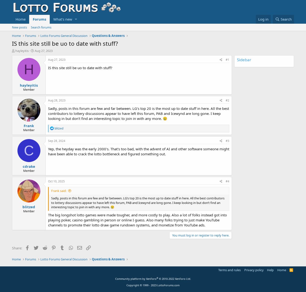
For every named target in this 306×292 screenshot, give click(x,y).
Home (21, 19)
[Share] (221, 60)
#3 (227, 141)
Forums (39, 19)
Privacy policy (254, 270)
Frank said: (58, 191)
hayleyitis (22, 51)
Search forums (41, 27)
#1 (227, 60)
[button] (76, 19)
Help (270, 270)
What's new (62, 19)
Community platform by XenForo (153, 279)
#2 (227, 100)
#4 (227, 181)
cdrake (29, 166)
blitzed (28, 206)
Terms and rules (229, 270)
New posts (19, 27)
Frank (29, 125)
